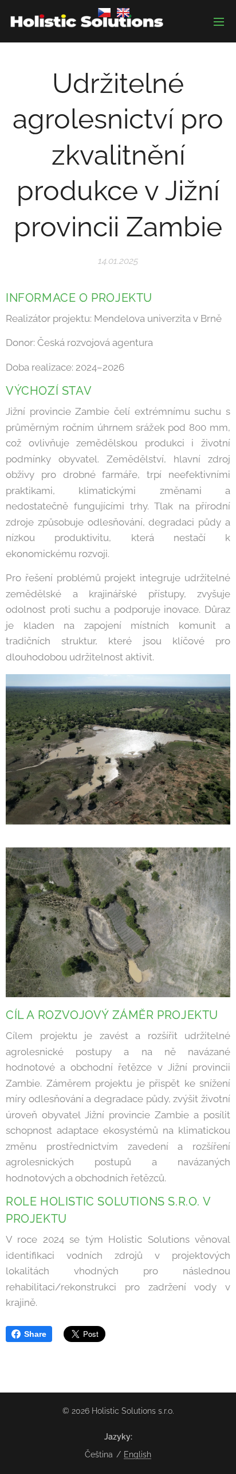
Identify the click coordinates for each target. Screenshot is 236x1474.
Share (35, 1334)
